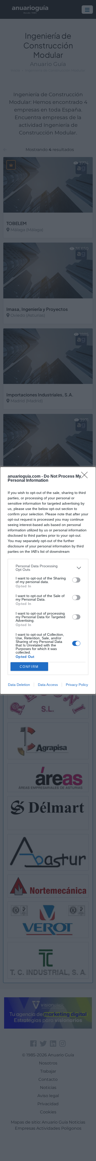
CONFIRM (29, 667)
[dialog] (48, 580)
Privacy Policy (77, 685)
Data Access (48, 685)
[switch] (76, 580)
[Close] (86, 476)
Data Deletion (19, 685)
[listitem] (48, 567)
